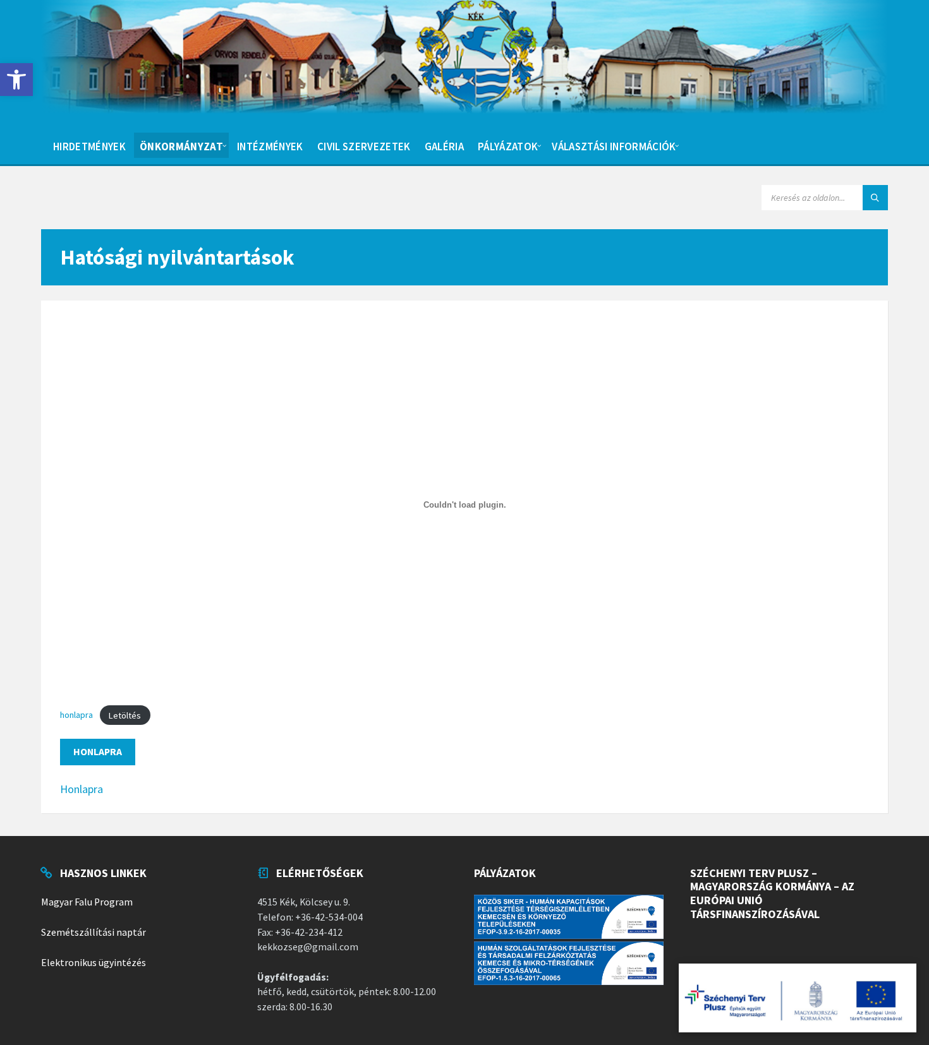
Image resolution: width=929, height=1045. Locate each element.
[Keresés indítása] (875, 197)
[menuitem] (89, 145)
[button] (16, 79)
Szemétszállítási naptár (93, 932)
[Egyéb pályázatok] (797, 998)
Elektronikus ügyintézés (93, 963)
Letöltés (125, 715)
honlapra (76, 715)
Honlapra (97, 752)
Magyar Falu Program (87, 902)
